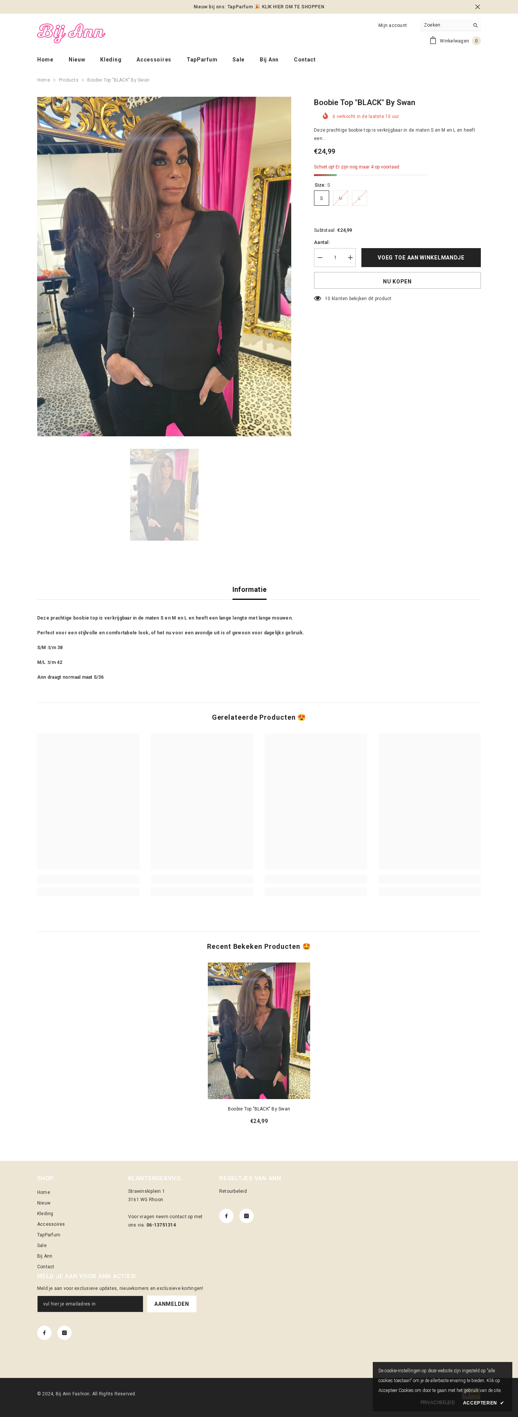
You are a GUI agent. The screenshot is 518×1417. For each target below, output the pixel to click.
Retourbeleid (233, 1191)
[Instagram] (246, 1216)
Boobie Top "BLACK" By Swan (259, 1109)
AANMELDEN (171, 1304)
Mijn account (392, 25)
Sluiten (477, 7)
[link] (88, 879)
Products (68, 80)
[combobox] (444, 25)
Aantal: (322, 242)
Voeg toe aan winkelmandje (421, 258)
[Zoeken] (450, 25)
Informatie (249, 589)
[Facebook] (226, 1216)
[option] (164, 266)
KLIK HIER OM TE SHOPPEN (293, 6)
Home (43, 80)
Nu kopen (397, 281)
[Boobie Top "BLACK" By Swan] (259, 1030)
